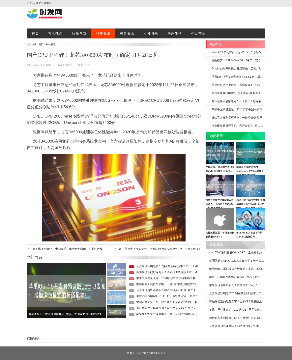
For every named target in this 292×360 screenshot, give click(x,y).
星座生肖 (174, 33)
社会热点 (55, 33)
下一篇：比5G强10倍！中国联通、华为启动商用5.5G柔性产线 (64, 248)
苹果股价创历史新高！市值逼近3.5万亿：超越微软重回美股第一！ (250, 285)
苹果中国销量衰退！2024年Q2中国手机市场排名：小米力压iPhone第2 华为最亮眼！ (187, 278)
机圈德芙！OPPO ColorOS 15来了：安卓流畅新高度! (244, 60)
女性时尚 (151, 33)
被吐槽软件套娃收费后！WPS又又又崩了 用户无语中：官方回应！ (177, 308)
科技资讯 (103, 33)
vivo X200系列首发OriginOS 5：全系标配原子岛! (241, 52)
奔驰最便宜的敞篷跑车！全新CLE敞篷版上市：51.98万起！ (172, 272)
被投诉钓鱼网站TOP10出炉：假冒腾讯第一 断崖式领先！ (171, 296)
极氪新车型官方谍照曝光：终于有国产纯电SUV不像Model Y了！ (176, 314)
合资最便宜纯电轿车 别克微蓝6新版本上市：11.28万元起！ (172, 266)
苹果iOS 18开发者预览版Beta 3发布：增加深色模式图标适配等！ (251, 76)
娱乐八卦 (79, 33)
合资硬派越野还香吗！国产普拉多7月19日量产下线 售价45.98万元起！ (179, 290)
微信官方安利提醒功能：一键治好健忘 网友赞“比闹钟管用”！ (174, 284)
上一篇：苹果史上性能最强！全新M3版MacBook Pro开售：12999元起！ (157, 248)
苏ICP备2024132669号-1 (151, 353)
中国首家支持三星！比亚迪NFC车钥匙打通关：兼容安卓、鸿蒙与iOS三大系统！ (185, 302)
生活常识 (198, 33)
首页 (35, 33)
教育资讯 (127, 33)
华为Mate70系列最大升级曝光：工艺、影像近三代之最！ (246, 68)
